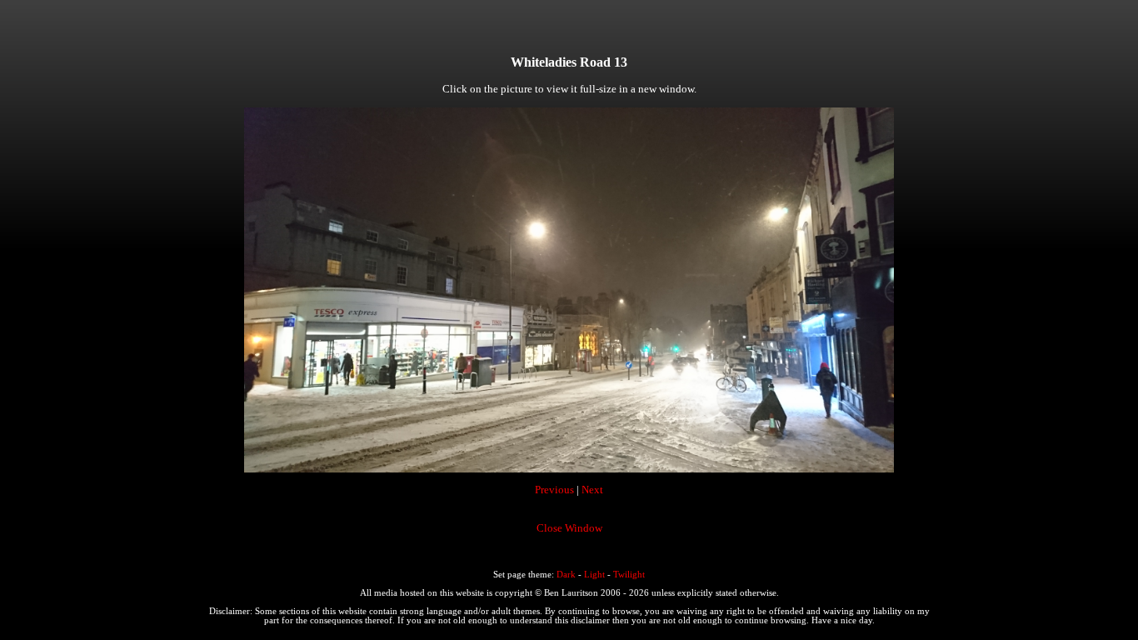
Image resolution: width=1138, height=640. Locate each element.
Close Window (569, 528)
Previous (554, 489)
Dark (566, 574)
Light (594, 574)
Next (592, 489)
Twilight (629, 574)
